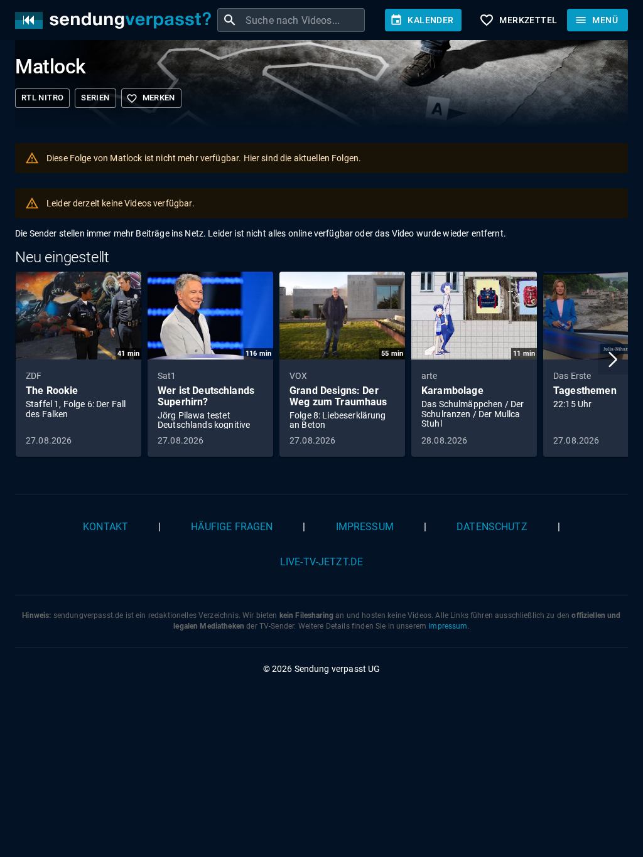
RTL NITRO (42, 97)
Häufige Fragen (232, 527)
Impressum (365, 527)
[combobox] (303, 20)
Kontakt (105, 527)
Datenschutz (492, 527)
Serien (95, 97)
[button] (613, 359)
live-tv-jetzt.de (321, 562)
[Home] (116, 20)
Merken (150, 98)
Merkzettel (518, 20)
